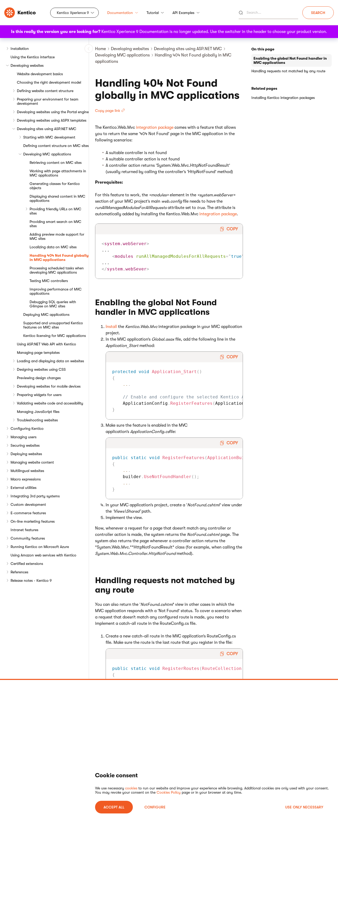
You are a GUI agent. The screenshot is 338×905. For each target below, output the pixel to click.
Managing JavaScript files (38, 411)
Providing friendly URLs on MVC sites (55, 211)
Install (111, 326)
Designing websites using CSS (41, 369)
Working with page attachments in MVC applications (58, 173)
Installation (20, 48)
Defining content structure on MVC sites (56, 146)
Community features (28, 538)
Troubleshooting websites (37, 420)
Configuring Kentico (27, 428)
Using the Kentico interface (33, 57)
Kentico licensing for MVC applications (54, 336)
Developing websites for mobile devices (49, 386)
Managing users (23, 437)
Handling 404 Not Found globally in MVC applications (59, 257)
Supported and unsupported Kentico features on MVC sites (53, 325)
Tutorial (153, 13)
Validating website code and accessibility (50, 403)
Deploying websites (26, 454)
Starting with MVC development (49, 137)
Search (318, 13)
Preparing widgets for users (39, 395)
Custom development (28, 504)
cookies (131, 788)
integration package (154, 127)
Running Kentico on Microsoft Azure (40, 547)
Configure (155, 807)
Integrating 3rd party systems (35, 496)
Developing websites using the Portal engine (53, 112)
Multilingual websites (27, 471)
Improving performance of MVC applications (56, 291)
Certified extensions (27, 563)
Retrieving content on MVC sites (56, 162)
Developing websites (27, 65)
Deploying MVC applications (46, 314)
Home (100, 48)
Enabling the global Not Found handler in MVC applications (290, 60)
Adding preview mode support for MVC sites (57, 236)
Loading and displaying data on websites (50, 361)
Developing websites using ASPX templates (51, 120)
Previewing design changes (39, 378)
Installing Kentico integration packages (283, 98)
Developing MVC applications (47, 154)
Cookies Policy (169, 792)
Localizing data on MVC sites (53, 247)
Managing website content (32, 462)
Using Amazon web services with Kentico (43, 555)
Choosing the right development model (49, 82)
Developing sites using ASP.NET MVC (46, 129)
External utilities (23, 487)
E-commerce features (28, 513)
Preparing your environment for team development (47, 101)
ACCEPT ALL (114, 807)
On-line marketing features (33, 521)
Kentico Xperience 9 (73, 13)
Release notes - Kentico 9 (31, 580)
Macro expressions (26, 479)
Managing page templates (38, 352)
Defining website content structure (45, 91)
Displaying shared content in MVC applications (57, 198)
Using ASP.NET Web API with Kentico (46, 344)
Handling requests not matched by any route (288, 71)
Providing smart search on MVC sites (55, 224)
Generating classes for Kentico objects (55, 186)
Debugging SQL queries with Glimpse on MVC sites (53, 304)
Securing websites (25, 445)
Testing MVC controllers (49, 281)
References (19, 572)
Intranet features (24, 530)
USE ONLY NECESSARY (304, 807)
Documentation (120, 13)
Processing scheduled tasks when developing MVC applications (57, 270)
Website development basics (40, 74)
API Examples (183, 13)
